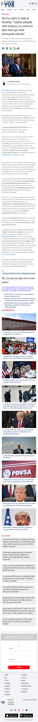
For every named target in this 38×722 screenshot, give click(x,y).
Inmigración (24, 683)
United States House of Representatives (18, 273)
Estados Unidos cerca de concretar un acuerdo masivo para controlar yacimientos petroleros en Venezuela (18, 480)
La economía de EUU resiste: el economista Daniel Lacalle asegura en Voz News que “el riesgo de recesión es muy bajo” (19, 578)
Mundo (34, 9)
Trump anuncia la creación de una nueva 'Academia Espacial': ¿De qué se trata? (19, 295)
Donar (2, 9)
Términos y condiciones (11, 703)
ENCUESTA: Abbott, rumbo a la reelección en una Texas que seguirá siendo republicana (19, 381)
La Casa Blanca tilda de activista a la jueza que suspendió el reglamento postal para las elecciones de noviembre (18, 589)
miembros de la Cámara (10, 155)
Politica (21, 9)
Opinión (7, 692)
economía (7, 683)
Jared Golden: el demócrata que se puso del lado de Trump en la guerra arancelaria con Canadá (17, 528)
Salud (28, 9)
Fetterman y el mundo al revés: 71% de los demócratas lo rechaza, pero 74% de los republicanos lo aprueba (20, 299)
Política (6, 14)
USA (16, 9)
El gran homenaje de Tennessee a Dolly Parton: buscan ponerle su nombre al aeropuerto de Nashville (17, 621)
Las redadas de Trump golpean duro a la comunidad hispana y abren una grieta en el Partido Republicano (18, 357)
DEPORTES (7, 689)
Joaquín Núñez (13, 81)
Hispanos (9, 9)
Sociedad (7, 686)
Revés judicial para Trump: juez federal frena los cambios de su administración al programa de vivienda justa (19, 504)
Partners (24, 692)
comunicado (10, 254)
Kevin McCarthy (8, 90)
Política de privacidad (30, 700)
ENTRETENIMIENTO (26, 686)
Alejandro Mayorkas (9, 236)
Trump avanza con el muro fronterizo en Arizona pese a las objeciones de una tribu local (19, 333)
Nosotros (7, 695)
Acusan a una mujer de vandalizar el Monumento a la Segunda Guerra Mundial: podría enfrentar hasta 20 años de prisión (19, 568)
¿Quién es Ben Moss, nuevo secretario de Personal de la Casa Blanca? (19, 456)
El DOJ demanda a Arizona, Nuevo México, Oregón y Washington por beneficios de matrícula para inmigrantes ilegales (19, 305)
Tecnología (24, 689)
